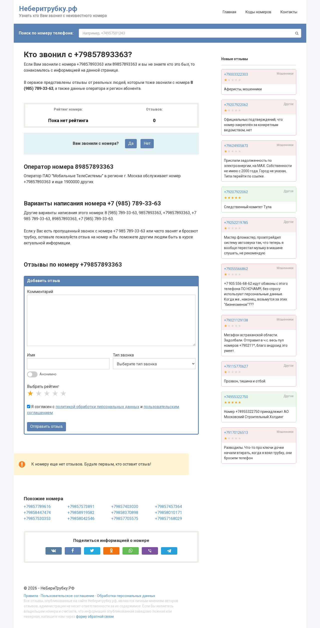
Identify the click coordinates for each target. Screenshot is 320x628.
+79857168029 (168, 518)
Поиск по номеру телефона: (46, 33)
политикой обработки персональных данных (97, 406)
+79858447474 (37, 512)
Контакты (288, 12)
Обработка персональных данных (126, 596)
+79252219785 (236, 223)
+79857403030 (124, 506)
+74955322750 (236, 397)
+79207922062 (236, 105)
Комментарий (40, 291)
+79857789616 (37, 506)
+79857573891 (81, 506)
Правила (31, 596)
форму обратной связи (95, 617)
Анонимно (48, 374)
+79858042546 (81, 518)
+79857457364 (168, 506)
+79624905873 (236, 146)
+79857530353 (37, 518)
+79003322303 (236, 74)
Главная (229, 12)
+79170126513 (236, 433)
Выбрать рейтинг (43, 386)
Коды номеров (258, 12)
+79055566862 (236, 269)
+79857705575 (124, 518)
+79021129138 (236, 320)
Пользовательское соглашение (67, 596)
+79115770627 (236, 366)
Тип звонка (123, 355)
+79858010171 (168, 512)
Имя (31, 355)
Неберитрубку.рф (48, 8)
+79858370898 (124, 512)
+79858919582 (81, 512)
